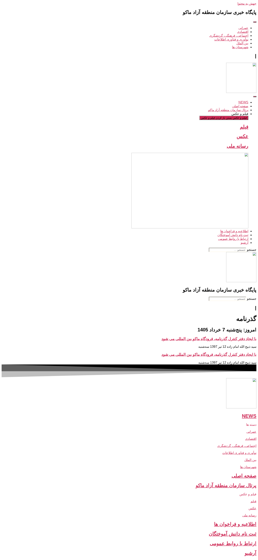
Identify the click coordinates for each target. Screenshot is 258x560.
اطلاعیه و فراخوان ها (235, 524)
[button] (129, 425)
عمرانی (251, 431)
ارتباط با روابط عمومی (233, 543)
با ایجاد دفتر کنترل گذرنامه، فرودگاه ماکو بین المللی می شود (208, 339)
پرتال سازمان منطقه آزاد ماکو (226, 485)
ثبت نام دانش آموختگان (232, 533)
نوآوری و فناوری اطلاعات (239, 453)
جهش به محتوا (246, 3)
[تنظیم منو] (254, 22)
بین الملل (250, 460)
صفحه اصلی (244, 475)
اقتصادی (250, 438)
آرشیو (250, 553)
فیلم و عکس (247, 494)
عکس (242, 136)
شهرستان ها (248, 467)
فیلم (244, 126)
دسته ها (251, 424)
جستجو (251, 249)
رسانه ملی (237, 146)
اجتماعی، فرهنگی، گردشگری (236, 446)
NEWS (249, 416)
